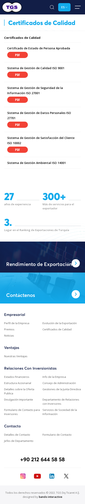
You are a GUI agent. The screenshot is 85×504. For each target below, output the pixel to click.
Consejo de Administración (59, 383)
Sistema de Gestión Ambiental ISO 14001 (36, 163)
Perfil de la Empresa (16, 323)
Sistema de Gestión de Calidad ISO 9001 (35, 68)
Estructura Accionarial (17, 383)
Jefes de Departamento (18, 441)
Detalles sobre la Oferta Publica (19, 391)
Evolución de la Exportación (59, 323)
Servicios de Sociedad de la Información (59, 412)
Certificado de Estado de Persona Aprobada (38, 48)
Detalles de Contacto (17, 434)
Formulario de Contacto (57, 434)
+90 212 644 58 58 (42, 459)
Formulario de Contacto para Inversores (22, 412)
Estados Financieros (16, 377)
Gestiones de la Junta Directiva (61, 389)
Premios (9, 329)
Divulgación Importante (18, 399)
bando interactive (50, 497)
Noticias (9, 335)
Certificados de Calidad (57, 329)
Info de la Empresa (54, 377)
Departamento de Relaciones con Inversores (60, 402)
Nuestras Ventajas (15, 356)
